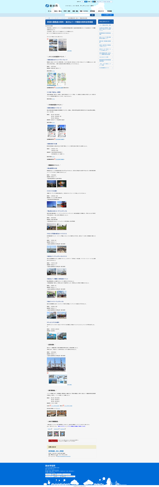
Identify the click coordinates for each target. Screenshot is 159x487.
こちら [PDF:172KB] (68, 405)
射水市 (51, 5)
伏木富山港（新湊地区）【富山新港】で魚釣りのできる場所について (105, 29)
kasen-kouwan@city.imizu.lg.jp (63, 456)
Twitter (49, 429)
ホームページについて (66, 474)
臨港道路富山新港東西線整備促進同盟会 (105, 60)
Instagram (56, 429)
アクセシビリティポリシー (70, 476)
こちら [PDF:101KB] (55, 405)
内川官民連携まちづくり (104, 67)
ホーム (46, 18)
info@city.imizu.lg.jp (55, 470)
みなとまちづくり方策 (103, 57)
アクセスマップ (48, 474)
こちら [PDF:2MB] (59, 87)
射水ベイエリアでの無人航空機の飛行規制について (105, 37)
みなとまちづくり (57, 18)
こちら (53, 71)
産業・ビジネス (51, 18)
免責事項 (62, 476)
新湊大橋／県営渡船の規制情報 (105, 41)
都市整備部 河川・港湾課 (56, 451)
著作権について (57, 476)
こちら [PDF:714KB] (59, 139)
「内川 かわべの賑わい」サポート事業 (105, 64)
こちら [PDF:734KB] (59, 159)
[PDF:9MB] (69, 50)
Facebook (62, 429)
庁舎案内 (53, 474)
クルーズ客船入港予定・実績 (105, 25)
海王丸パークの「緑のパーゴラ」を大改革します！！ (105, 49)
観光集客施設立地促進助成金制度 (105, 33)
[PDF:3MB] (69, 384)
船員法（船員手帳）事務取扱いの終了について (105, 45)
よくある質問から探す (107, 15)
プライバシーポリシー (49, 476)
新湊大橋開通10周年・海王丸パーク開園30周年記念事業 (105, 53)
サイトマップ (59, 474)
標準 (86, 1)
